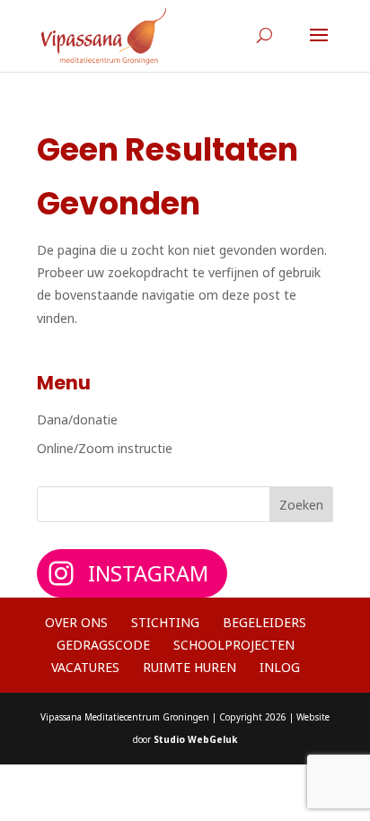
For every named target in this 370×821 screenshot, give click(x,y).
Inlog (280, 667)
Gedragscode (103, 644)
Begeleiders (264, 622)
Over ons (76, 622)
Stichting (165, 622)
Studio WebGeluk (195, 739)
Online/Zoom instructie (104, 448)
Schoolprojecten (234, 644)
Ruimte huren (189, 667)
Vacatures (85, 667)
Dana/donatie (77, 419)
